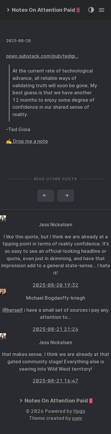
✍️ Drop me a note (27, 141)
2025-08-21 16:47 (55, 381)
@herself (12, 310)
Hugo (79, 411)
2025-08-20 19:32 (55, 285)
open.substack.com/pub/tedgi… (42, 56)
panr (77, 418)
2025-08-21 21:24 (55, 329)
